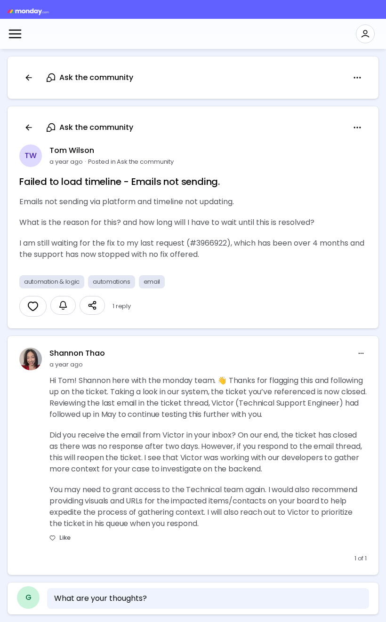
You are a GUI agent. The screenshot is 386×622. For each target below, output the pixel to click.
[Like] (33, 306)
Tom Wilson (71, 150)
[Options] (357, 77)
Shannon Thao (77, 353)
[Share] (92, 305)
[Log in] (365, 33)
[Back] (28, 77)
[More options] (361, 353)
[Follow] (63, 305)
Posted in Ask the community (131, 161)
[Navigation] (15, 33)
